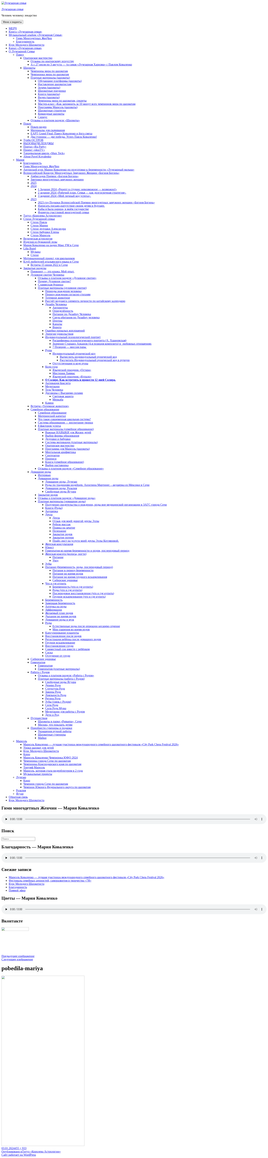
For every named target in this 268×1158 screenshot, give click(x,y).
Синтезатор (52, 455)
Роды (48, 622)
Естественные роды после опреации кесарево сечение (86, 626)
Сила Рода (51, 705)
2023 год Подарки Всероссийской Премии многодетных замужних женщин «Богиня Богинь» (96, 202)
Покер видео (38, 126)
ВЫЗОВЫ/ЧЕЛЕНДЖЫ (38, 143)
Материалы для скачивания (48, 130)
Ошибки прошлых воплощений (65, 330)
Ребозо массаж (62, 524)
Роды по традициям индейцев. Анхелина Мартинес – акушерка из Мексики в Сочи (97, 484)
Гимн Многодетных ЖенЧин (34, 38)
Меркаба (58, 399)
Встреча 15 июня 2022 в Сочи (49, 264)
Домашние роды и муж (59, 619)
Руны (48, 350)
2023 (33, 199)
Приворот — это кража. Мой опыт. (52, 271)
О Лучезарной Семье (22, 51)
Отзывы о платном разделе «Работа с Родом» (66, 675)
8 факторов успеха (49, 425)
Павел (20, 54)
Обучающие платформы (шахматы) (60, 80)
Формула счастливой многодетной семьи (63, 212)
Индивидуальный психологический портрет (73, 337)
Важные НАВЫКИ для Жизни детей (68, 432)
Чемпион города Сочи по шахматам (45, 783)
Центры (57, 320)
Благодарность (25, 41)
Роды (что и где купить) (67, 590)
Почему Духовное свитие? (54, 281)
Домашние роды (41, 471)
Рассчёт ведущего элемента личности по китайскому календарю (85, 301)
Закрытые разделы (34, 268)
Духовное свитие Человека (47, 274)
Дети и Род (52, 714)
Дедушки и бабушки (58, 438)
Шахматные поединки (52, 90)
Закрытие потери (63, 537)
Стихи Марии (39, 225)
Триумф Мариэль (34, 767)
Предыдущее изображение (17, 956)
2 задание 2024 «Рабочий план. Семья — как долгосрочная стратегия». (82, 192)
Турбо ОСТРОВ (33, 140)
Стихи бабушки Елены (45, 232)
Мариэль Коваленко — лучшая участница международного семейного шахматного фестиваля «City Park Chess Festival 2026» (101, 744)
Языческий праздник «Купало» (72, 376)
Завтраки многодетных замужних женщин (57, 179)
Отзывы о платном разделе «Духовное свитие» (67, 278)
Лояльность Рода (55, 695)
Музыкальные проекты (37, 774)
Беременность (54, 599)
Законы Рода (53, 691)
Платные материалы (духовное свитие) (62, 287)
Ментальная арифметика (60, 452)
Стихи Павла (39, 222)
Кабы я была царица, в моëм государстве (63, 209)
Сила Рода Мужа (55, 708)
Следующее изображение (17, 959)
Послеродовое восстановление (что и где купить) (83, 593)
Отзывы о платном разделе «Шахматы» (55, 120)
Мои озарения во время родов (71, 629)
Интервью (44, 475)
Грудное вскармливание (60, 642)
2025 (33, 182)
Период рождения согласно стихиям (67, 294)
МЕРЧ (13, 28)
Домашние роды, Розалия (61, 488)
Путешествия (39, 718)
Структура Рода (55, 688)
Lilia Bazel (29, 248)
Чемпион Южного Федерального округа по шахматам (57, 787)
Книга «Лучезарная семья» (25, 31)
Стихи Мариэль (40, 235)
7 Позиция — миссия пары (70, 347)
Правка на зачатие (64, 527)
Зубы (48, 563)
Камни (49, 402)
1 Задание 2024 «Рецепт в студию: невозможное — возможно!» (77, 189)
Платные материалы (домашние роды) (62, 501)
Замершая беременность (60, 603)
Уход (55, 560)
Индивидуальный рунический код (74, 353)
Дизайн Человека (56, 304)
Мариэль (21, 741)
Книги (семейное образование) (64, 461)
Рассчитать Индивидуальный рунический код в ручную (95, 360)
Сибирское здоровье (65, 580)
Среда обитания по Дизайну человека (76, 317)
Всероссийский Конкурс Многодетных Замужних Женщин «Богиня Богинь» (71, 172)
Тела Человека (54, 389)
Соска (49, 652)
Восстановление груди (59, 645)
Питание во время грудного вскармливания (80, 576)
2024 (33, 186)
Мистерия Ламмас (64, 373)
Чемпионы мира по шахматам (49, 71)
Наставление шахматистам (54, 84)
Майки (42, 737)
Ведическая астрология (37, 238)
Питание (58, 557)
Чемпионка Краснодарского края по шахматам (52, 764)
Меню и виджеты (12, 22)
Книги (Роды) (54, 507)
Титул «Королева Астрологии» (42, 215)
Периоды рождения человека (63, 291)
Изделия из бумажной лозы (40, 241)
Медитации (52, 386)
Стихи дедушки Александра (48, 228)
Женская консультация (59, 544)
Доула (49, 514)
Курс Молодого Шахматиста (26, 44)
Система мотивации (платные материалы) (71, 442)
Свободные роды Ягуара (60, 491)
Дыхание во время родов (60, 616)
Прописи (51, 458)
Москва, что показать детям (55, 724)
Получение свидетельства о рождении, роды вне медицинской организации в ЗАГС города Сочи (106, 504)
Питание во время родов (68, 573)
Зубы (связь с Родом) (58, 701)
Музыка (35, 251)
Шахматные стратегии (52, 110)
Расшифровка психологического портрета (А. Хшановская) (89, 340)
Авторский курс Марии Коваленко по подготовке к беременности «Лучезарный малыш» (78, 169)
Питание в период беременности (73, 570)
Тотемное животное (57, 297)
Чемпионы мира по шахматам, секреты (62, 100)
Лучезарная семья (12, 9)
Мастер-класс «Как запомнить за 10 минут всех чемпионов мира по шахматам (86, 103)
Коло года (51, 366)
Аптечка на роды (56, 606)
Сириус (42, 117)
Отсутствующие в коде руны (70, 363)
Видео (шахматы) (49, 97)
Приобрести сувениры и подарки (51, 728)
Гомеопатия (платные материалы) (59, 668)
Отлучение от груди (57, 655)
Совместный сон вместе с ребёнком (67, 649)
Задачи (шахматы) (49, 87)
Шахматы (29, 67)
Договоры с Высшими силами (64, 393)
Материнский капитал (52, 416)
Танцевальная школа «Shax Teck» (44, 153)
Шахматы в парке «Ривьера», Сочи (60, 721)
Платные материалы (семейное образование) (66, 429)
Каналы (57, 324)
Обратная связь (18, 797)
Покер (27, 123)
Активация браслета (58, 383)
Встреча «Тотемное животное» (50, 406)
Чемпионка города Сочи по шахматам (47, 760)
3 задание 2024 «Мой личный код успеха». (64, 195)
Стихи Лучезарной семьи (39, 218)
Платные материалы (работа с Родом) (61, 678)
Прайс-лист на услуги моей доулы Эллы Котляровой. (86, 540)
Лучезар (21, 777)
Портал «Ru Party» (34, 146)
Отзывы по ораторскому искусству (52, 61)
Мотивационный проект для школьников (49, 258)
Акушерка (51, 511)
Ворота (57, 327)
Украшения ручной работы (54, 731)
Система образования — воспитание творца (65, 422)
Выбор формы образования (62, 435)
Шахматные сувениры (52, 734)
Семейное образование (45, 409)
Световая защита (63, 396)
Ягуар (20, 793)
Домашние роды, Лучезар (61, 481)
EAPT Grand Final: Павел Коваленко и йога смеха (61, 133)
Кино (26, 754)
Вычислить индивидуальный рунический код (88, 356)
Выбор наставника (57, 465)
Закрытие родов (48, 494)
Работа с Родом (40, 672)
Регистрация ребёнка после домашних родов (73, 639)
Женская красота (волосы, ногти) (65, 553)
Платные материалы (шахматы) (50, 77)
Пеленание (59, 530)
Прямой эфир (17, 890)
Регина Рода (53, 698)
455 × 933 (20, 1148)
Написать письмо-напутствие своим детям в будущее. (71, 205)
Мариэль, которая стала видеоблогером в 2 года (53, 770)
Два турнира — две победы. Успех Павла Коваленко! (64, 136)
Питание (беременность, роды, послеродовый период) (79, 567)
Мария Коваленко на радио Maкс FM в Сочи (51, 245)
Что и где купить (55, 583)
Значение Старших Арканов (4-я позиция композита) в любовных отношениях (102, 343)
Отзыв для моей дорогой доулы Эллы (76, 521)
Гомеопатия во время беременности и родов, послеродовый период (87, 550)
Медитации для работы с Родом (65, 711)
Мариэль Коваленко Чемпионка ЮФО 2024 (50, 757)
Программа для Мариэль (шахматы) (67, 448)
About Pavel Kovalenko (37, 156)
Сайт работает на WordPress (18, 1154)
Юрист (49, 547)
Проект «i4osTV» (34, 149)
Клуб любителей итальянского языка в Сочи (51, 261)
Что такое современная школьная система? (64, 419)
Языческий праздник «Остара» (72, 370)
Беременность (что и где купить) (73, 586)
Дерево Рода (53, 685)
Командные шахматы (51, 113)
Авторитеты (60, 307)
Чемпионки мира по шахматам (50, 74)
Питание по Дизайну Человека (72, 314)
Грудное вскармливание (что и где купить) (79, 596)
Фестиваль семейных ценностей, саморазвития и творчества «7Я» (50, 880)
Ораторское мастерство (37, 57)
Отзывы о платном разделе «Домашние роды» (67, 498)
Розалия (21, 790)
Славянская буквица (50, 284)
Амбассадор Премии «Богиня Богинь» (55, 176)
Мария (20, 159)
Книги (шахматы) (49, 94)
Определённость (63, 310)
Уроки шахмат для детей (38, 747)
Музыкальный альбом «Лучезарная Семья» (35, 34)
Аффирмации (53, 609)
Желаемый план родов (59, 613)
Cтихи (35, 255)
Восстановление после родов (63, 636)
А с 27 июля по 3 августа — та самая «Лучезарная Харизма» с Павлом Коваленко (81, 64)
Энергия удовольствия (59, 333)
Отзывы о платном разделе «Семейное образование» (71, 468)
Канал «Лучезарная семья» (25, 48)
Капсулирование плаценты (62, 632)
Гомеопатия (38, 662)
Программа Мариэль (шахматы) (57, 107)
